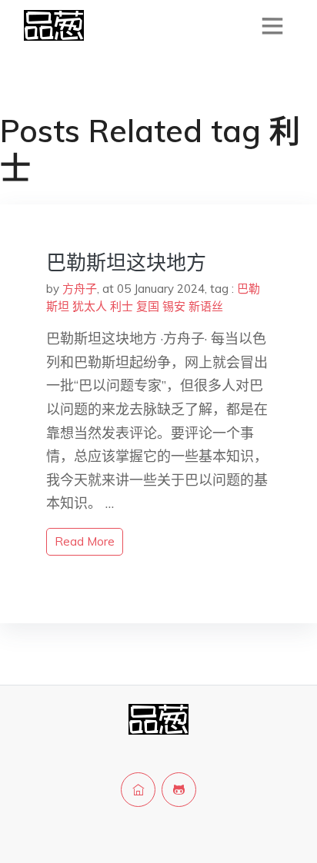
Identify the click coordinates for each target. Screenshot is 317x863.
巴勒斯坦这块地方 (126, 262)
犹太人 (89, 306)
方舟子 (79, 288)
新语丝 (206, 306)
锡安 (173, 306)
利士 (121, 306)
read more (85, 541)
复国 (147, 306)
